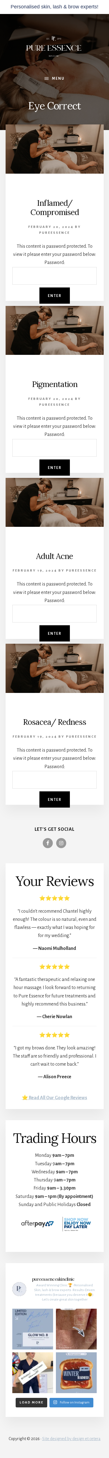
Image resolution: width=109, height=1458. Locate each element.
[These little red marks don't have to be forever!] (76, 1329)
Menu (58, 79)
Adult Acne (54, 556)
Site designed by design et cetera (71, 1438)
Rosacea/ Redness (54, 722)
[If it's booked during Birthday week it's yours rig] (32, 1329)
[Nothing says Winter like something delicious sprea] (76, 1372)
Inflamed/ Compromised (54, 208)
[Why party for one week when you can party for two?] (32, 1372)
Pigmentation (54, 384)
